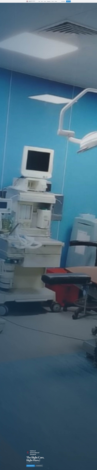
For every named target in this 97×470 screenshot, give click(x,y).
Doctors (45, 1)
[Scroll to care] (48, 468)
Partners (56, 1)
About (42, 1)
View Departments (39, 465)
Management (48, 1)
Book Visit (68, 1)
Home (39, 1)
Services (53, 1)
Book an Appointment (30, 465)
